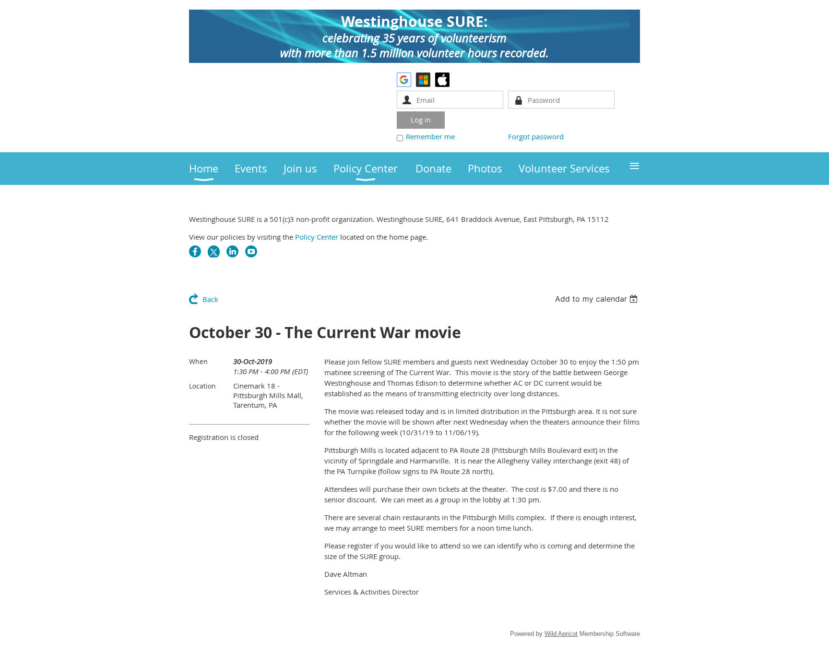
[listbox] (597, 298)
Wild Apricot (561, 633)
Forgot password (536, 136)
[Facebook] (195, 251)
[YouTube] (251, 251)
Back (210, 299)
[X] (214, 251)
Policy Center (316, 237)
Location (202, 385)
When (198, 361)
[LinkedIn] (232, 251)
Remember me (430, 136)
